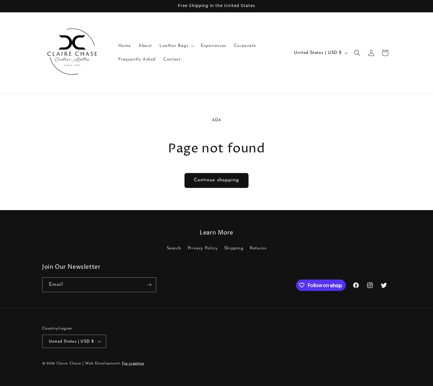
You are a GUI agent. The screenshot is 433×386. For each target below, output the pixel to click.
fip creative (133, 363)
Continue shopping (216, 180)
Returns (258, 248)
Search (174, 248)
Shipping (233, 248)
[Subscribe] (149, 284)
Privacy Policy (202, 248)
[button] (176, 46)
